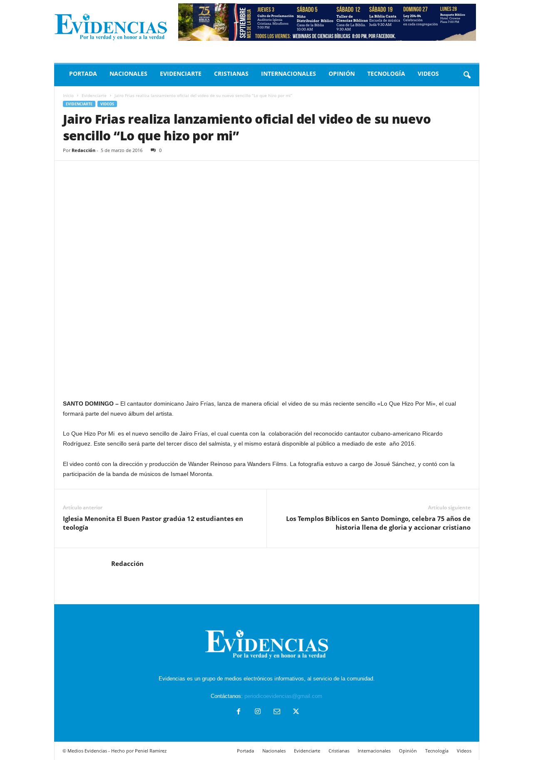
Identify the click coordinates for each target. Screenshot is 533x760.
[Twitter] (295, 712)
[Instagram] (257, 712)
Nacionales (128, 73)
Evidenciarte (181, 73)
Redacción (83, 150)
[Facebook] (238, 712)
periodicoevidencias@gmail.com (283, 696)
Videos (428, 73)
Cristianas (231, 73)
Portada (83, 73)
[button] (467, 75)
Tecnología (386, 73)
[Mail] (276, 712)
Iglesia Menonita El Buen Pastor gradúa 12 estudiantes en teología (153, 522)
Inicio (68, 95)
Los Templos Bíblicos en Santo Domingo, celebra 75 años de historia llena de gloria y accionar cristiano (378, 522)
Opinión (342, 73)
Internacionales (288, 73)
